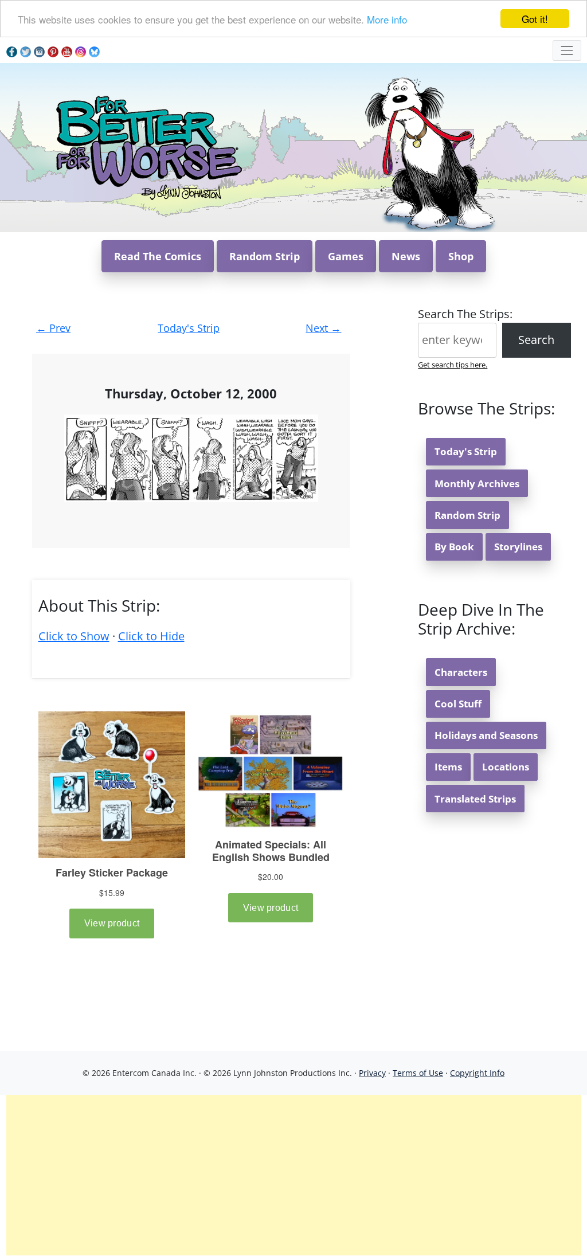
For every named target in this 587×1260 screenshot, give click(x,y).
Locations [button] (505, 766)
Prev (53, 328)
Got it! (535, 18)
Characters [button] (461, 672)
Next (323, 328)
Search (536, 339)
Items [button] (448, 766)
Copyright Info (477, 1072)
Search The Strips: (465, 314)
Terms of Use (418, 1072)
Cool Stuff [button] (458, 703)
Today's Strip (189, 328)
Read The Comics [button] (157, 256)
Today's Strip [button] (466, 451)
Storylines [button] (518, 546)
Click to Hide (151, 636)
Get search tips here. (452, 364)
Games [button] (345, 256)
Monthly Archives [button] (477, 483)
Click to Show (73, 636)
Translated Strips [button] (475, 798)
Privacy (372, 1072)
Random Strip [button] (264, 256)
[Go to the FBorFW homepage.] (147, 146)
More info (387, 19)
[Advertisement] (293, 1175)
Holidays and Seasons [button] (486, 735)
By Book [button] (454, 546)
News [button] (406, 256)
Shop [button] (460, 256)
